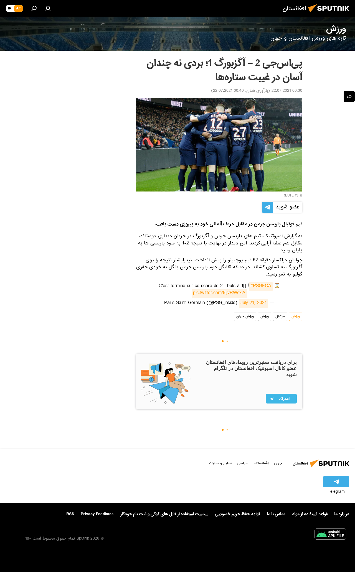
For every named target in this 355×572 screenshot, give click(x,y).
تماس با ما (276, 514)
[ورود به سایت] (48, 8)
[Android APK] (330, 535)
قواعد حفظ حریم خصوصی (237, 514)
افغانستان (261, 463)
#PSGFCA (260, 286)
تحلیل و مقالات (220, 463)
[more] (349, 96)
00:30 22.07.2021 (287, 91)
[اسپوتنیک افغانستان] (330, 14)
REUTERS (290, 196)
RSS (70, 514)
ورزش (295, 316)
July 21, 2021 (253, 303)
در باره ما (341, 514)
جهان (278, 463)
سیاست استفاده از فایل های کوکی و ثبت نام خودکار (164, 514)
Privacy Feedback (97, 514)
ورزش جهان (245, 316)
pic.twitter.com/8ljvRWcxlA (219, 293)
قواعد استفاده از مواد (310, 514)
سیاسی (242, 463)
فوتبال (280, 316)
